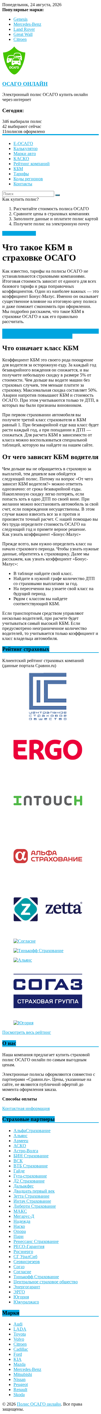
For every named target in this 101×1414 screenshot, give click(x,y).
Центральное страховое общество (45, 1281)
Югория (21, 1296)
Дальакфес (23, 1186)
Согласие (22, 1271)
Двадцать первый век (34, 1191)
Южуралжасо (26, 1302)
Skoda (19, 1394)
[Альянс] (22, 960)
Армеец (20, 1140)
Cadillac (20, 1349)
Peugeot (20, 1384)
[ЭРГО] (47, 772)
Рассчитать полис (19, 233)
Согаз (18, 1266)
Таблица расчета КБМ (64, 331)
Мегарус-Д (23, 1216)
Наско (19, 1226)
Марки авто (24, 153)
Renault (20, 1389)
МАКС (20, 1211)
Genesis (20, 19)
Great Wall (23, 34)
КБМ (18, 168)
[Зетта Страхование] (47, 931)
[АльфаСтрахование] (47, 878)
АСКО (19, 1145)
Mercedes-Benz (27, 24)
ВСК (18, 1160)
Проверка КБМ (24, 333)
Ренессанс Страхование (36, 1241)
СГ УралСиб (25, 1256)
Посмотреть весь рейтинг (26, 1032)
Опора (19, 1231)
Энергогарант (26, 1286)
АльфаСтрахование (31, 1130)
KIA (17, 1359)
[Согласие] (24, 941)
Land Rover (24, 29)
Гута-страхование (30, 1176)
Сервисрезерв (26, 1261)
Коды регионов (28, 178)
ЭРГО (19, 1291)
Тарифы (21, 173)
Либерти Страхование (34, 1206)
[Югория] (23, 1022)
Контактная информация (26, 1108)
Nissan (19, 1379)
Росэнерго (23, 1251)
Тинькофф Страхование (36, 1276)
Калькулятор (25, 148)
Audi (17, 1324)
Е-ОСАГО (23, 143)
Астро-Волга (25, 1150)
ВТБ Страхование (30, 1165)
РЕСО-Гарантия (28, 1246)
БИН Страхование (31, 1155)
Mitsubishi (22, 1374)
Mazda (19, 1364)
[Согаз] (47, 1013)
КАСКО (21, 158)
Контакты (22, 183)
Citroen (20, 39)
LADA (19, 1329)
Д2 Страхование (29, 1181)
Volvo (18, 1339)
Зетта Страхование (31, 1196)
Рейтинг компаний (31, 163)
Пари (18, 1236)
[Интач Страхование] (47, 825)
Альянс (20, 1135)
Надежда (21, 1221)
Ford (17, 1354)
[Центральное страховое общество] (47, 718)
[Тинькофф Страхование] (38, 950)
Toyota (19, 1334)
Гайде (19, 1170)
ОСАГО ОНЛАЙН (25, 84)
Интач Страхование (32, 1201)
